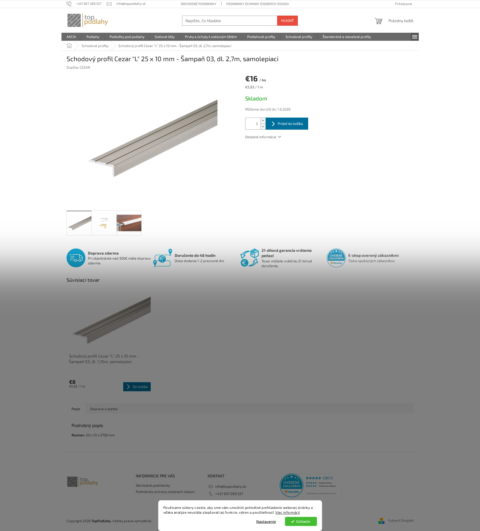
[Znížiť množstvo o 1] (263, 126)
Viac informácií (287, 512)
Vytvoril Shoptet (401, 520)
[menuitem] (71, 37)
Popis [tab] (76, 409)
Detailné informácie (260, 137)
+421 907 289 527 (229, 493)
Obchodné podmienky (198, 4)
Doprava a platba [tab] (104, 409)
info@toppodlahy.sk (230, 486)
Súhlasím (303, 521)
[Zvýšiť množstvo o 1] (263, 121)
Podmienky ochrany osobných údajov (257, 4)
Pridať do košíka (290, 123)
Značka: (78, 67)
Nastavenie (266, 521)
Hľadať (287, 20)
